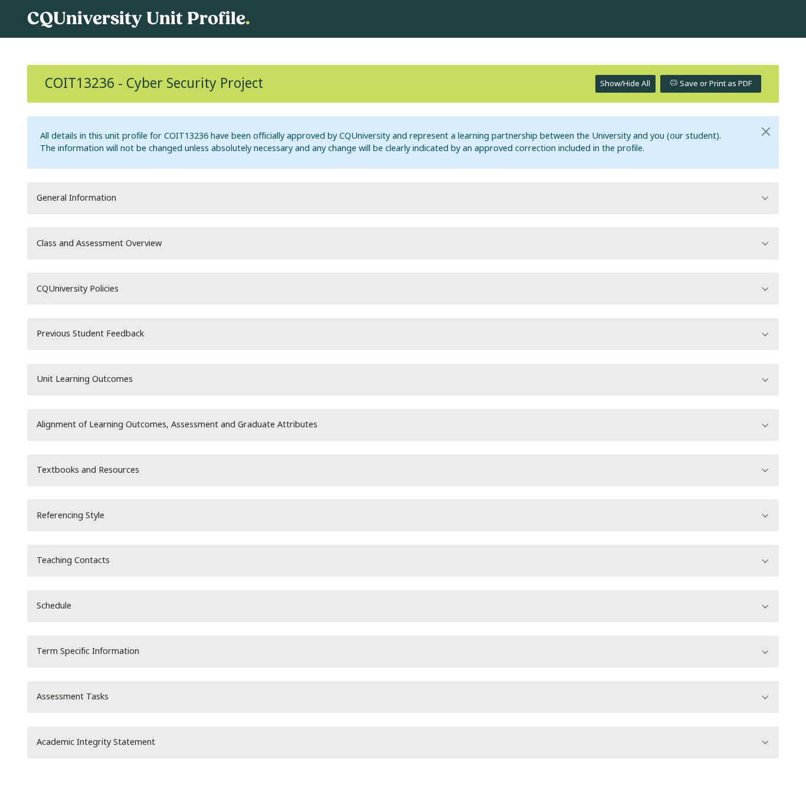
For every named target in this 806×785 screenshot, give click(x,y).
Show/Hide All (625, 83)
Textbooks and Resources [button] (88, 470)
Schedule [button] (54, 606)
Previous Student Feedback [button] (90, 334)
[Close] (766, 131)
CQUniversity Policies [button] (78, 289)
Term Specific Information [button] (88, 651)
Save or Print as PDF (715, 83)
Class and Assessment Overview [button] (99, 243)
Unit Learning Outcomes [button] (85, 379)
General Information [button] (76, 198)
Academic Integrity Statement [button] (96, 742)
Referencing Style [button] (70, 515)
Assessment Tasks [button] (73, 697)
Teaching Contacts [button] (73, 560)
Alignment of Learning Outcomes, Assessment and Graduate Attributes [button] (177, 424)
